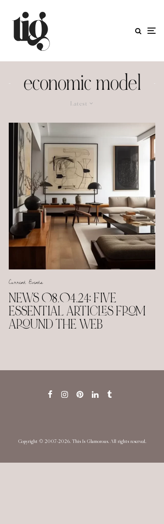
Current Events (26, 281)
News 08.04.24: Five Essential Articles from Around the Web (77, 311)
